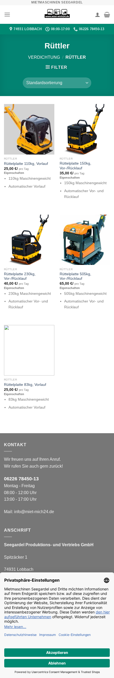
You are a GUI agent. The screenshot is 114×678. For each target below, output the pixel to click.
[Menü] (7, 14)
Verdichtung (44, 57)
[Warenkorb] (107, 14)
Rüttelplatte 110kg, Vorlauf (26, 164)
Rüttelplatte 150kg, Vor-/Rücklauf (75, 165)
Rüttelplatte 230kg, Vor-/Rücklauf (20, 276)
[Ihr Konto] (97, 14)
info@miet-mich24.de (34, 511)
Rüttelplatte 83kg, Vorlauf (25, 385)
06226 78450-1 (20, 478)
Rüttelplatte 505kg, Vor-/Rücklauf (75, 276)
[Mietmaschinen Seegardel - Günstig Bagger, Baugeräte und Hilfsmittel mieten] (57, 14)
